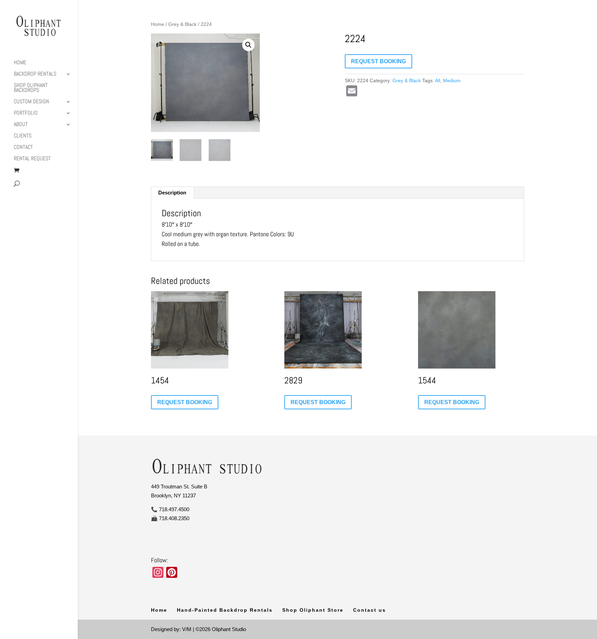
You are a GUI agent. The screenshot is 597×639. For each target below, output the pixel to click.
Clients (22, 136)
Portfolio (26, 113)
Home (20, 63)
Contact (23, 148)
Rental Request (32, 159)
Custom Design (31, 102)
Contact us (369, 610)
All (437, 80)
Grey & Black (182, 24)
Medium (452, 80)
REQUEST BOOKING (378, 61)
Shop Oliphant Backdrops (31, 88)
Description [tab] (172, 192)
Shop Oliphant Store (312, 610)
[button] (248, 45)
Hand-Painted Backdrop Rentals (225, 610)
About (21, 125)
